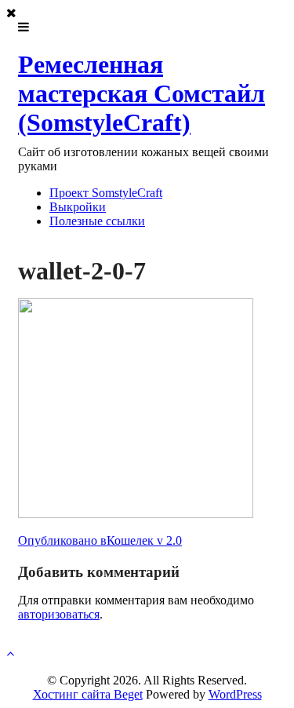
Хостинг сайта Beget (88, 694)
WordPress (235, 694)
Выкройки (77, 206)
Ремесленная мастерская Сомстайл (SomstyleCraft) (141, 93)
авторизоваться (59, 614)
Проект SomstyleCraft (105, 192)
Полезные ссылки (97, 221)
